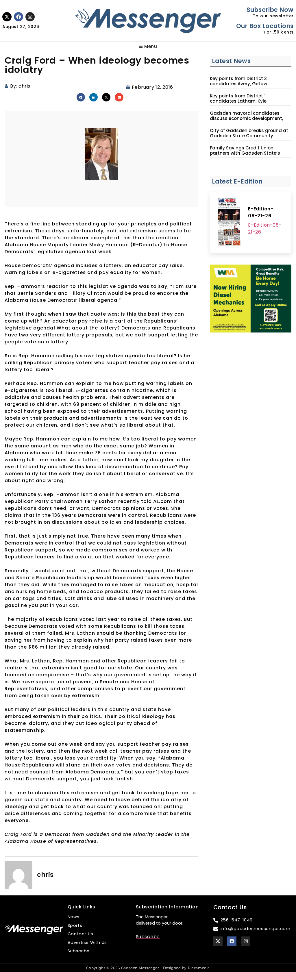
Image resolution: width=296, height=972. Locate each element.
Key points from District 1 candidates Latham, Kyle (238, 98)
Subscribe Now (270, 9)
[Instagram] (30, 16)
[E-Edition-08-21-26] (228, 223)
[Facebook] (18, 16)
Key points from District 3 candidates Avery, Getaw (238, 81)
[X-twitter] (7, 16)
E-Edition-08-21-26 (260, 212)
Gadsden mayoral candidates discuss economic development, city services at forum (246, 118)
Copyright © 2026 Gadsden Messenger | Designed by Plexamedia (148, 968)
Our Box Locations (265, 26)
